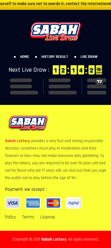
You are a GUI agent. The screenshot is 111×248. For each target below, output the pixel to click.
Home (24, 56)
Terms (28, 217)
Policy (10, 217)
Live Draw (88, 56)
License (47, 217)
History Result (54, 56)
